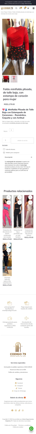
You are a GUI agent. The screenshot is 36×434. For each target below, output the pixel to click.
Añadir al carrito (22, 140)
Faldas (10, 12)
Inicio (2, 12)
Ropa (5, 12)
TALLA (5, 131)
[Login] (28, 8)
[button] (16, 8)
